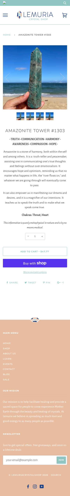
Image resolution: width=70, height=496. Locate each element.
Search (56, 475)
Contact (9, 369)
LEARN (7, 358)
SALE (6, 379)
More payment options (35, 272)
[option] (35, 77)
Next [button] (60, 77)
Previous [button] (9, 77)
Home (7, 34)
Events (8, 364)
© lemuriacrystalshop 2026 (28, 475)
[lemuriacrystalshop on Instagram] (35, 487)
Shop (6, 348)
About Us (9, 353)
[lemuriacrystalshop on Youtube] (42, 487)
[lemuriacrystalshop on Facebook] (28, 487)
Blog (6, 374)
